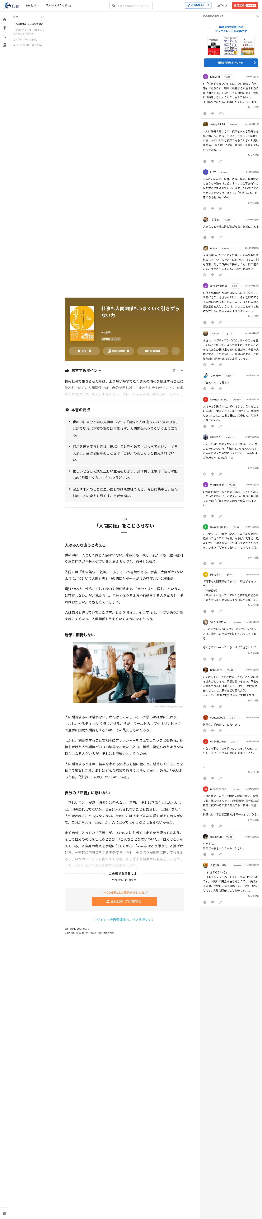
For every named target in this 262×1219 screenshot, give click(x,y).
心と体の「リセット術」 (26, 39)
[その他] (175, 351)
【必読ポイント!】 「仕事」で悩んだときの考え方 (28, 31)
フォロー (228, 77)
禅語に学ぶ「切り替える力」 (28, 45)
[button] (231, 95)
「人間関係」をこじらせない (28, 23)
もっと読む (253, 107)
